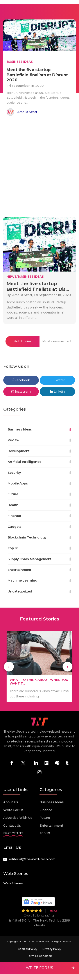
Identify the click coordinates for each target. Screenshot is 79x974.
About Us (10, 802)
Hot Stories (23, 341)
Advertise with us (17, 818)
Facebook (22, 380)
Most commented (56, 341)
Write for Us (13, 810)
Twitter (59, 380)
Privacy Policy (52, 949)
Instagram (22, 392)
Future (45, 818)
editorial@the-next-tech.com (32, 859)
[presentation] (9, 667)
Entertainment (51, 826)
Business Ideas (52, 802)
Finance (46, 810)
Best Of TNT (13, 833)
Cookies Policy (27, 949)
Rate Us (52, 910)
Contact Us (12, 826)
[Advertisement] (39, 167)
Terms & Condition (39, 956)
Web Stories (13, 883)
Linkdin (59, 392)
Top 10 (45, 833)
